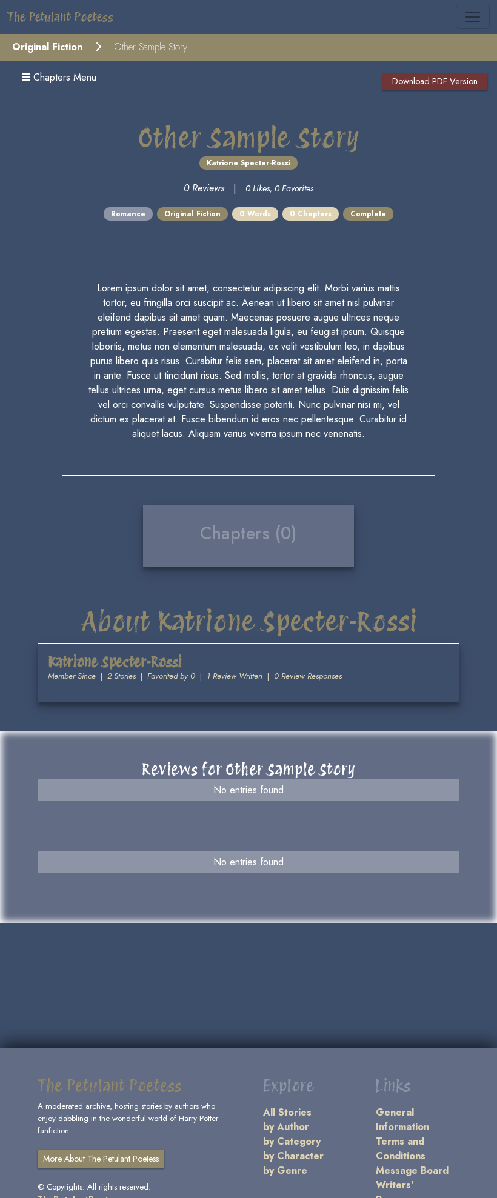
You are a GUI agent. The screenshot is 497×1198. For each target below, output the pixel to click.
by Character (293, 1156)
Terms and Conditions (400, 1148)
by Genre (285, 1170)
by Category (292, 1141)
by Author (286, 1127)
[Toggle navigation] (473, 17)
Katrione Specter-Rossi (248, 163)
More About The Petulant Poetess (101, 1159)
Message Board (412, 1170)
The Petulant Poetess (60, 17)
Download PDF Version (435, 81)
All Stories (287, 1112)
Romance (128, 213)
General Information (402, 1119)
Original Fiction (47, 47)
